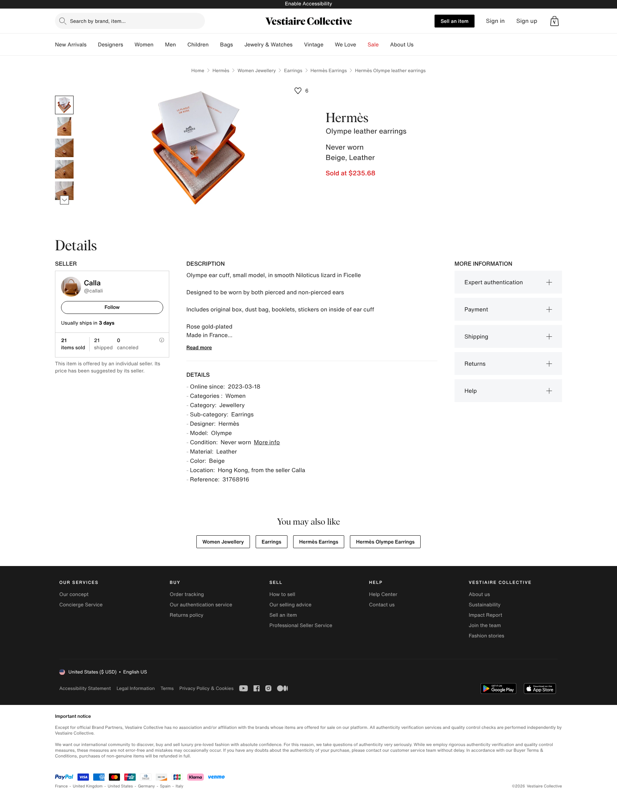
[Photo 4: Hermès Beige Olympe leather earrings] (64, 169)
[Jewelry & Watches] (298, 44)
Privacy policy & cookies (206, 688)
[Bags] (238, 44)
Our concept (74, 594)
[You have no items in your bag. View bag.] (555, 21)
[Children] (214, 44)
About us (479, 594)
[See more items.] (64, 200)
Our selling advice (290, 605)
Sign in (495, 21)
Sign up (526, 21)
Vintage (313, 45)
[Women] (159, 44)
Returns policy (186, 615)
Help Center (383, 594)
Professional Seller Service (300, 625)
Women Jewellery (256, 70)
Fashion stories (486, 636)
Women (144, 45)
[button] (555, 21)
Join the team (485, 625)
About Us (401, 45)
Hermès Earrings (329, 70)
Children (198, 45)
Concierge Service (80, 605)
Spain (165, 786)
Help (471, 390)
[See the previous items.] (64, 95)
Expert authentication (494, 282)
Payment (476, 309)
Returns (475, 363)
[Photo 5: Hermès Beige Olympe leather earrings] (64, 190)
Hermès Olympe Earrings (385, 542)
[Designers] (129, 44)
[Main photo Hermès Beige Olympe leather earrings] (64, 105)
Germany (146, 786)
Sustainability (485, 605)
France (61, 786)
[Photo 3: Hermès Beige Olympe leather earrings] (64, 148)
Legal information (135, 688)
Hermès (220, 70)
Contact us (382, 605)
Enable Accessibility (308, 3)
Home (197, 70)
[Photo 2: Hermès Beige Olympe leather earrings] (64, 126)
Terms (167, 688)
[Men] (182, 44)
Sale (373, 45)
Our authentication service (201, 605)
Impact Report (485, 615)
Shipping (476, 336)
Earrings (293, 70)
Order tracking (187, 594)
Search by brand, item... (98, 21)
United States (120, 786)
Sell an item (454, 21)
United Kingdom (88, 786)
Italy (180, 786)
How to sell (282, 594)
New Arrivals (70, 45)
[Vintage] (329, 44)
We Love (345, 45)
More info (267, 442)
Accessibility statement (85, 688)
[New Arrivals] (92, 44)
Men (170, 45)
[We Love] (362, 44)
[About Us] (419, 44)
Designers (110, 45)
